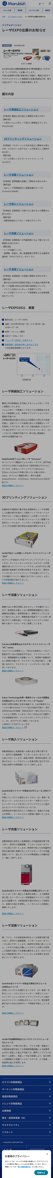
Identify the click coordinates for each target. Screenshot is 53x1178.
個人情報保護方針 (24, 1167)
